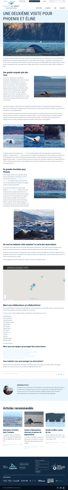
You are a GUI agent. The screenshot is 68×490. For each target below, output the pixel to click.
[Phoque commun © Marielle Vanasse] (50, 86)
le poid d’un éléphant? (13, 190)
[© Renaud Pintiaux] (50, 188)
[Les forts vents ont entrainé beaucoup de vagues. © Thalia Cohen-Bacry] (34, 224)
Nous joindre (13, 1)
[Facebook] (56, 374)
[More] (64, 374)
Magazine (62, 8)
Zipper (19, 155)
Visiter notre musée (24, 464)
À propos (5, 1)
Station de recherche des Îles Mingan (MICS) (13, 358)
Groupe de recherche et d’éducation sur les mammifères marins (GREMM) (20, 352)
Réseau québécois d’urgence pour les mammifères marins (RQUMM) (19, 356)
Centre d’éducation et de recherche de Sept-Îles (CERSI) (16, 350)
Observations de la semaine (8, 373)
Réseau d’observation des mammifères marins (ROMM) (16, 354)
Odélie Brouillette (6, 444)
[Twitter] (59, 374)
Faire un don (22, 1)
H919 (24, 153)
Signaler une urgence (34, 1)
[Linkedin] (61, 374)
